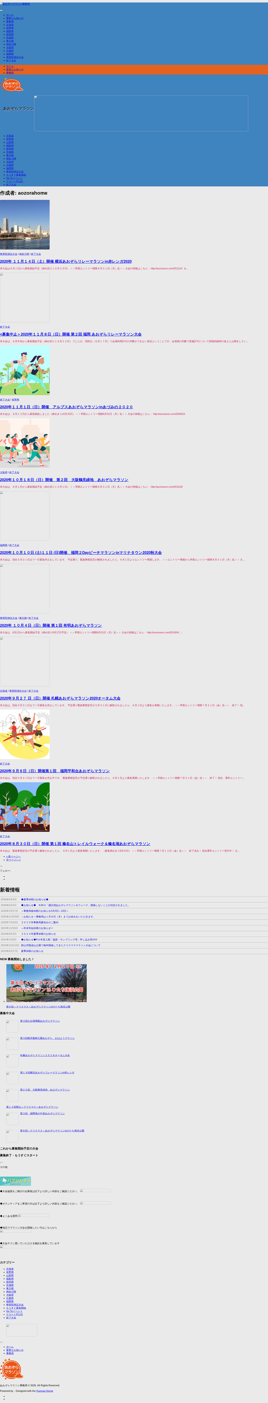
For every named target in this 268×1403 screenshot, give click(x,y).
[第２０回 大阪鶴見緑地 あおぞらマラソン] (12, 1095)
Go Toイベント (14, 178)
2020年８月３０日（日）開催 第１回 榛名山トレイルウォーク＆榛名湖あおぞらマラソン (75, 844)
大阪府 (10, 47)
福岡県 (10, 54)
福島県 (10, 31)
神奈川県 (11, 44)
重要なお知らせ (15, 18)
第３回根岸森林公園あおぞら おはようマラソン (47, 1038)
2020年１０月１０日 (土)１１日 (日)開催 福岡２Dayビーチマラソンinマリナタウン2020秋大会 (81, 552)
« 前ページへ (13, 856)
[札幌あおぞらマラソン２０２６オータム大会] (12, 1061)
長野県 (10, 28)
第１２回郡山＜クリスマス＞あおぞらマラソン (32, 1107)
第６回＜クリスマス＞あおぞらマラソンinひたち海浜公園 (38, 1006)
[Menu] (1, 10)
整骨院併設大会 (15, 57)
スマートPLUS (14, 181)
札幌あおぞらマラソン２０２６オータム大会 (45, 1055)
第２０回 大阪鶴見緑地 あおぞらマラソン (45, 1089)
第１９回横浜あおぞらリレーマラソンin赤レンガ (47, 1072)
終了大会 (11, 60)
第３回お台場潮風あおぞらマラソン (40, 1021)
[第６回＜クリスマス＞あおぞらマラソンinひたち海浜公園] (12, 1136)
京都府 (10, 50)
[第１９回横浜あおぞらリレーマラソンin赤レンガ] (12, 1078)
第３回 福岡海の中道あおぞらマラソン (42, 1113)
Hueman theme (44, 1391)
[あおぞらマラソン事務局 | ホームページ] (15, 4)
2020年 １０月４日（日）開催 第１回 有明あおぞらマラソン (51, 625)
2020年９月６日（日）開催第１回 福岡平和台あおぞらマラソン (55, 771)
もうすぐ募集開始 (16, 175)
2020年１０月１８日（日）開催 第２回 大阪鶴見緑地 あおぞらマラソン (64, 480)
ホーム (10, 15)
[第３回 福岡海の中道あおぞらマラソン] (12, 1119)
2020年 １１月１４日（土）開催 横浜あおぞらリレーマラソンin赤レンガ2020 (66, 261)
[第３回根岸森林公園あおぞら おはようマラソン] (12, 1043)
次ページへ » (13, 859)
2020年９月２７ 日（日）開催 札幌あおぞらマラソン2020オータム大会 (60, 698)
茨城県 (10, 37)
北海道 (10, 24)
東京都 (10, 41)
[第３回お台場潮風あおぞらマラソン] (12, 1026)
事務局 (10, 21)
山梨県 (10, 142)
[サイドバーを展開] (1, 866)
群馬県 (10, 34)
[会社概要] (21, 1330)
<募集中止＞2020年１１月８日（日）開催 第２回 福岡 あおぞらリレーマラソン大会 (71, 334)
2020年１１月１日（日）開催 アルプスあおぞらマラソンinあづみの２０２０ (66, 407)
